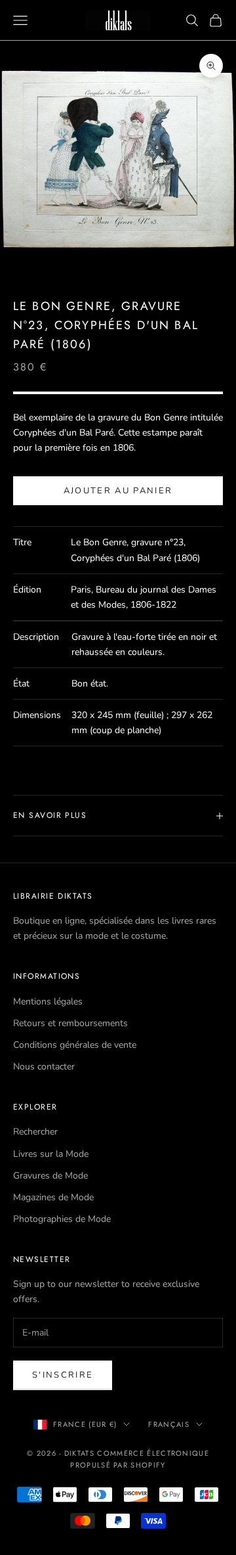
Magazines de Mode (53, 1197)
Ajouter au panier (118, 491)
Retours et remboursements (70, 1023)
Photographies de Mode (62, 1219)
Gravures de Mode (50, 1175)
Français (168, 1424)
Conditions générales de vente (74, 1045)
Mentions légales (48, 1001)
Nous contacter (44, 1066)
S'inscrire (62, 1375)
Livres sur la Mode (50, 1154)
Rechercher (35, 1131)
